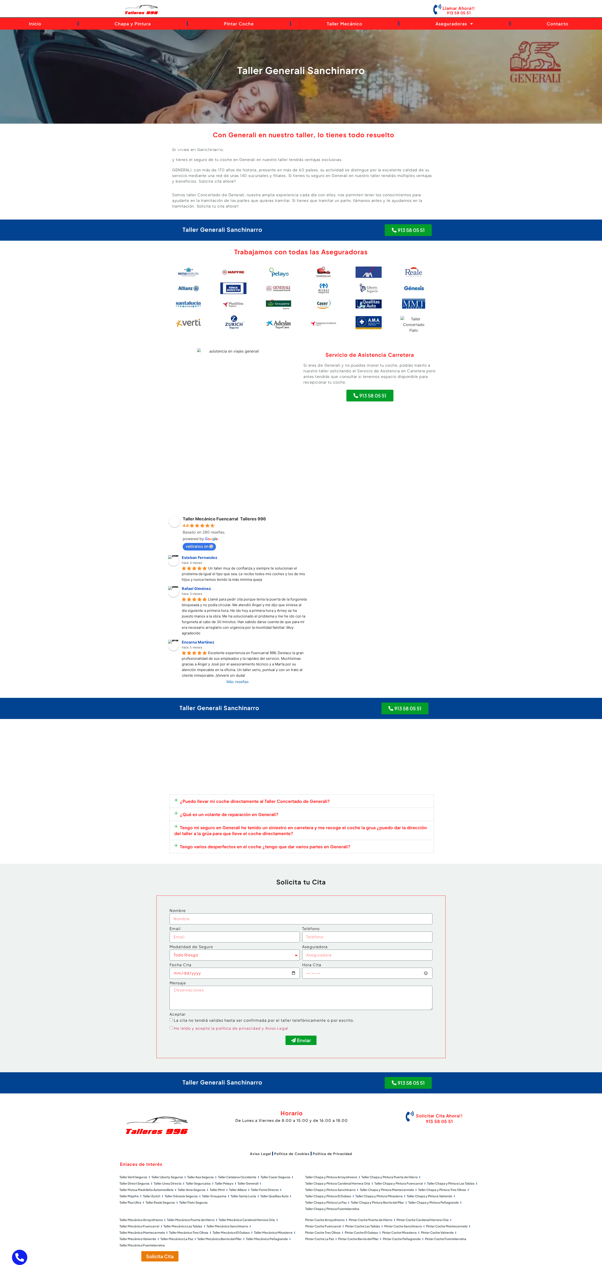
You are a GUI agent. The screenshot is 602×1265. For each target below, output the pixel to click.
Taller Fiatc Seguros (193, 1202)
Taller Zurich (151, 1196)
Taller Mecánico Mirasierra (273, 1232)
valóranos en (197, 546)
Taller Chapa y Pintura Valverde (429, 1196)
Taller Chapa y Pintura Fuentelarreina (332, 1209)
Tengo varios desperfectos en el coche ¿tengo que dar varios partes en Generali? (265, 846)
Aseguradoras (451, 23)
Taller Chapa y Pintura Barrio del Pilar (377, 1202)
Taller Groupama (214, 1196)
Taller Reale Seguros (160, 1202)
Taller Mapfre (129, 1196)
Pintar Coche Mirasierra (399, 1232)
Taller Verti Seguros (133, 1177)
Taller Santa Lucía (243, 1196)
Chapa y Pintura (133, 23)
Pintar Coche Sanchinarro (403, 1226)
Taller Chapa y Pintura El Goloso (328, 1196)
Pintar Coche (239, 23)
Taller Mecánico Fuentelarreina (142, 1245)
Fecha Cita (180, 965)
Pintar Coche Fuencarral (323, 1226)
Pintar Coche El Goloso (361, 1232)
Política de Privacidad (332, 1153)
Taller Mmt (217, 1190)
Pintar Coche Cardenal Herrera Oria (422, 1220)
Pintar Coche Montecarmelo (446, 1226)
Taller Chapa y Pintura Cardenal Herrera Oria (337, 1183)
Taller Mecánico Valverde (137, 1239)
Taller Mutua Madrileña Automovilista (146, 1190)
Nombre (178, 911)
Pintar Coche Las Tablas (362, 1226)
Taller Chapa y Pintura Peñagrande (433, 1202)
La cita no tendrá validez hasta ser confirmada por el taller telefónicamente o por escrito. (264, 1020)
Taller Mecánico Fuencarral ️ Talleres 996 (224, 518)
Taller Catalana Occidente (237, 1177)
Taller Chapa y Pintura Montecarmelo (387, 1190)
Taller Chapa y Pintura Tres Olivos (442, 1190)
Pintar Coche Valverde (437, 1232)
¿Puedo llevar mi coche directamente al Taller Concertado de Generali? (255, 801)
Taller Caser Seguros (275, 1177)
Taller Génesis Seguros (181, 1196)
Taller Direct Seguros (134, 1183)
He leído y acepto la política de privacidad (217, 1028)
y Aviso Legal (275, 1028)
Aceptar (178, 1014)
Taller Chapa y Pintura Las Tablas (451, 1183)
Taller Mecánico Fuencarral (139, 1226)
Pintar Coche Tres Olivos (323, 1232)
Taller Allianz (238, 1190)
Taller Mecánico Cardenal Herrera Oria (247, 1220)
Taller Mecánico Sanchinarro (227, 1226)
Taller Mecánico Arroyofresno (141, 1220)
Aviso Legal (260, 1153)
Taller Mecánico (344, 23)
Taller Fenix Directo (265, 1190)
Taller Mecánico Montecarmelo (142, 1232)
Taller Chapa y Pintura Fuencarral (398, 1183)
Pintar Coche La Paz (319, 1239)
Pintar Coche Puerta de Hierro (370, 1220)
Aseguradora (315, 947)
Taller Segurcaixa (198, 1183)
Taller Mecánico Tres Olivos (188, 1232)
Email (175, 929)
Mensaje (178, 983)
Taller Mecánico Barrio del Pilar (219, 1239)
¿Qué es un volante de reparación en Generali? (229, 814)
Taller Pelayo (224, 1183)
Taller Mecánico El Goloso (231, 1232)
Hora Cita (311, 965)
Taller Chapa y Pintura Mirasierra (379, 1196)
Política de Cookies (291, 1153)
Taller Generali (248, 1183)
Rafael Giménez (196, 588)
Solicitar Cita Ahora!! (439, 1115)
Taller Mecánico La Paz (176, 1239)
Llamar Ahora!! (459, 8)
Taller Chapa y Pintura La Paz (326, 1202)
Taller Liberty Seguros (167, 1177)
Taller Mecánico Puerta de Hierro (190, 1220)
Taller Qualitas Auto (274, 1196)
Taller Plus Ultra (130, 1202)
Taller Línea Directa (168, 1183)
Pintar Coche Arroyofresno (325, 1220)
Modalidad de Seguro (191, 947)
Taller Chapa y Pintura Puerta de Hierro (389, 1177)
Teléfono (311, 929)
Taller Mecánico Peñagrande (267, 1239)
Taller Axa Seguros (200, 1177)
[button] (302, 801)
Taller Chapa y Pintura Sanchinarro (330, 1190)
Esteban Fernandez (199, 557)
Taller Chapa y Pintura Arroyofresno (331, 1177)
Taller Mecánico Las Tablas (182, 1226)
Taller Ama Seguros (192, 1190)
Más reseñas (237, 681)
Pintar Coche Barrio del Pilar (358, 1239)
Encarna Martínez (198, 642)
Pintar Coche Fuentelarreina (445, 1239)
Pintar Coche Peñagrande (402, 1239)
